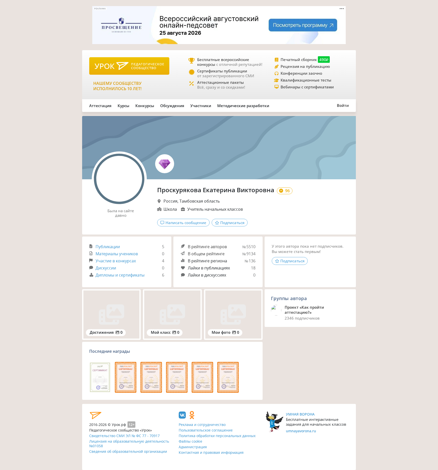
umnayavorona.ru (301, 430)
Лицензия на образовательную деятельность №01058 (129, 443)
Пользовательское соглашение (206, 430)
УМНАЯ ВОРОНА (300, 414)
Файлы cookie (190, 441)
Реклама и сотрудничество (202, 424)
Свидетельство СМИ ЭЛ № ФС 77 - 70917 (124, 435)
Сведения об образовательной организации (128, 451)
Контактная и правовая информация (211, 452)
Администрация (193, 446)
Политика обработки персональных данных (217, 435)
